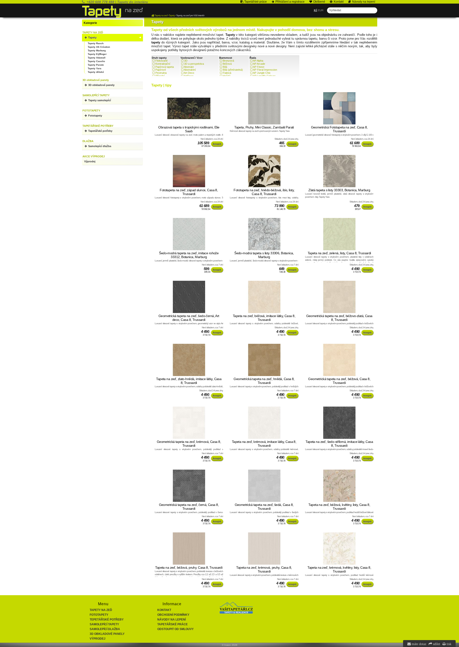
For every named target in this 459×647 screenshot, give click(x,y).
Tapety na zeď (101, 610)
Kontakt (164, 610)
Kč (315, 10)
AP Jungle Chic (262, 72)
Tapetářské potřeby (99, 130)
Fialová (227, 72)
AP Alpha (258, 60)
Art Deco (189, 72)
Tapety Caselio (96, 61)
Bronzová (228, 60)
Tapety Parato (96, 65)
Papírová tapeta (164, 66)
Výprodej (89, 161)
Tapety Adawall (96, 57)
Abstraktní (190, 69)
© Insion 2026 (229, 645)
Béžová (227, 63)
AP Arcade (259, 63)
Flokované (161, 60)
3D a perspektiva (194, 63)
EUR (320, 10)
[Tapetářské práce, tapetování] (236, 612)
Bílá (225, 66)
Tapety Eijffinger (97, 54)
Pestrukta (161, 72)
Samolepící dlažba (99, 146)
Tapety (92, 37)
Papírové (160, 69)
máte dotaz (418, 644)
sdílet (436, 644)
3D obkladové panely (101, 85)
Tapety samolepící (99, 100)
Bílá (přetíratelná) (233, 69)
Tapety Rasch (96, 43)
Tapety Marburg (97, 50)
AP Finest (258, 66)
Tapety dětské (96, 72)
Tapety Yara (94, 68)
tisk (448, 644)
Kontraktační (162, 63)
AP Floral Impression (265, 69)
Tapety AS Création (99, 47)
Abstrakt (189, 66)
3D (185, 60)
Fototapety (94, 115)
